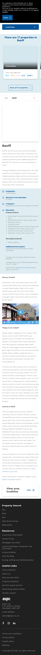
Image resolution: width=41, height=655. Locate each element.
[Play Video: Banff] (20, 312)
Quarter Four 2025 (22, 267)
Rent (4, 513)
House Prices (8, 539)
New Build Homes (10, 521)
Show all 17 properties (19, 88)
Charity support (9, 593)
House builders (9, 552)
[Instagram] (9, 623)
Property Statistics (10, 581)
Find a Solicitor (9, 570)
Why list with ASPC (10, 578)
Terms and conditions (12, 634)
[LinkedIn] (14, 623)
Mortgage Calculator (11, 543)
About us (6, 574)
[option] (20, 62)
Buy (4, 510)
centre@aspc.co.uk (10, 616)
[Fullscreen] (37, 322)
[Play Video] (4, 322)
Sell (4, 517)
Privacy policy (8, 637)
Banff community (8, 479)
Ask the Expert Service (12, 585)
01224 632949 (8, 612)
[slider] (18, 322)
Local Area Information (12, 535)
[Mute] (28, 322)
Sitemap (6, 645)
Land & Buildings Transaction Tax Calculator (17, 547)
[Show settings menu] (33, 322)
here (12, 250)
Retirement (7, 525)
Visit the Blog (8, 556)
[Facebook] (3, 623)
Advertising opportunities (13, 589)
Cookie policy (8, 641)
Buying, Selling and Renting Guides (17, 560)
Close (5, 17)
